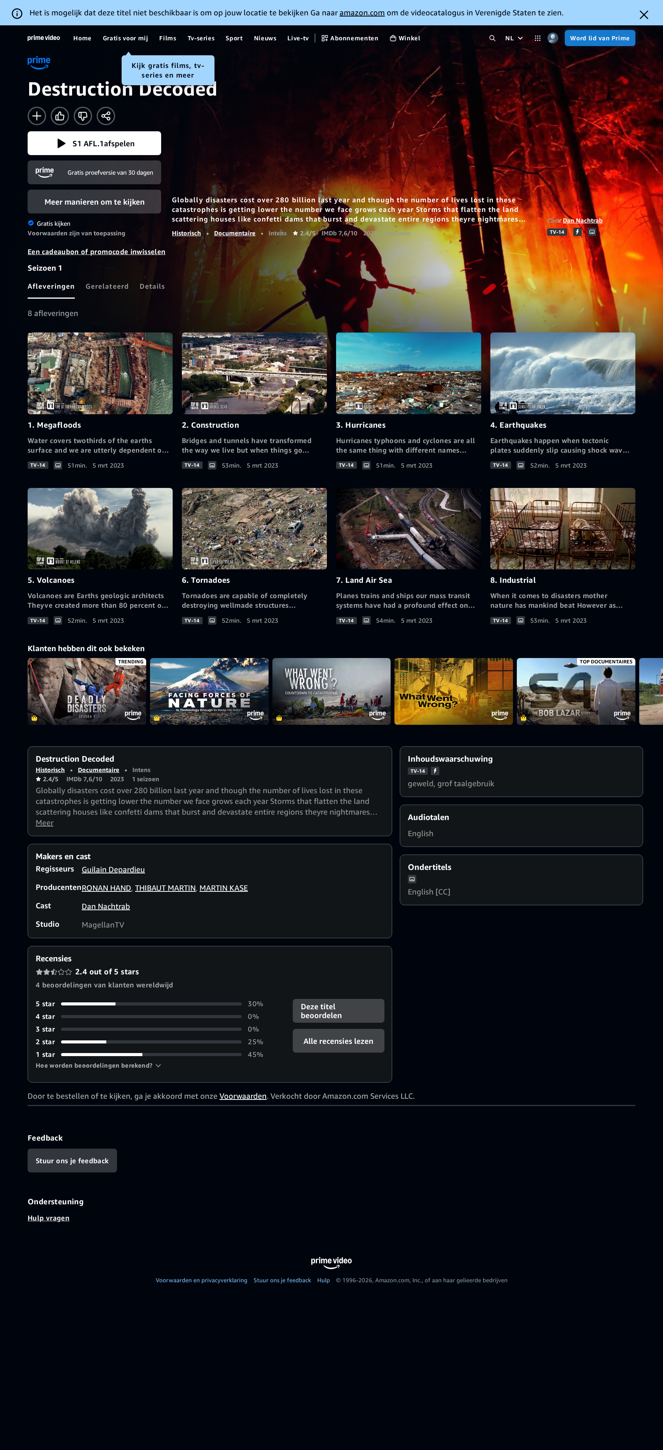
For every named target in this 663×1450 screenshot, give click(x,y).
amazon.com (362, 12)
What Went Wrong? (453, 691)
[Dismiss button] (644, 14)
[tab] (51, 286)
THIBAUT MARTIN (165, 887)
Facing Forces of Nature (209, 691)
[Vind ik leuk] (60, 116)
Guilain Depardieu (113, 869)
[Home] (44, 38)
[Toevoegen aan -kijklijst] (37, 116)
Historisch (186, 233)
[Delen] (106, 116)
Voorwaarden (243, 1095)
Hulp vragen (48, 1218)
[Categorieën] (537, 38)
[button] (94, 143)
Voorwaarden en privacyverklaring (201, 1279)
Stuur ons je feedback (282, 1279)
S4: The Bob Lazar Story (576, 691)
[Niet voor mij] (83, 116)
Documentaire (235, 233)
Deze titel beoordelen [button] (321, 1011)
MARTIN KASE (224, 887)
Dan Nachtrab (583, 220)
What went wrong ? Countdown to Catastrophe (331, 691)
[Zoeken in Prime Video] (492, 38)
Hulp (323, 1279)
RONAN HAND (106, 887)
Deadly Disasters (87, 691)
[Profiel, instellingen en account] (552, 38)
